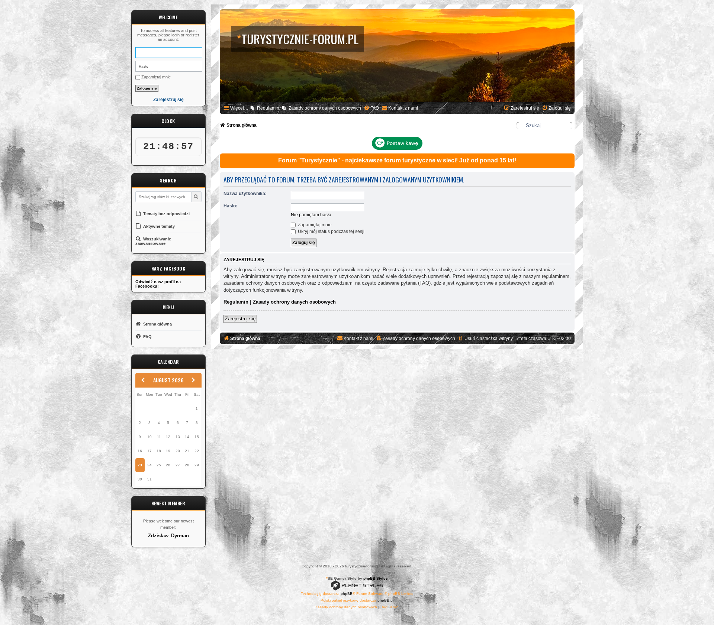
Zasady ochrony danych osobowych (294, 302)
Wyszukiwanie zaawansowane (153, 241)
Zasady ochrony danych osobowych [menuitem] (325, 108)
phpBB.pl (385, 600)
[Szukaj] (196, 196)
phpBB (347, 594)
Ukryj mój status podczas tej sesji (330, 231)
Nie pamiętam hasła (311, 214)
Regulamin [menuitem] (268, 108)
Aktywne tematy (158, 226)
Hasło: (230, 205)
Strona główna (157, 324)
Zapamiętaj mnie (155, 77)
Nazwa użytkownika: (245, 193)
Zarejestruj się (168, 99)
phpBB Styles (375, 578)
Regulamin (235, 302)
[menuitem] (371, 108)
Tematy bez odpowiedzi (166, 213)
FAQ (147, 336)
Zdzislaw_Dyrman (168, 535)
